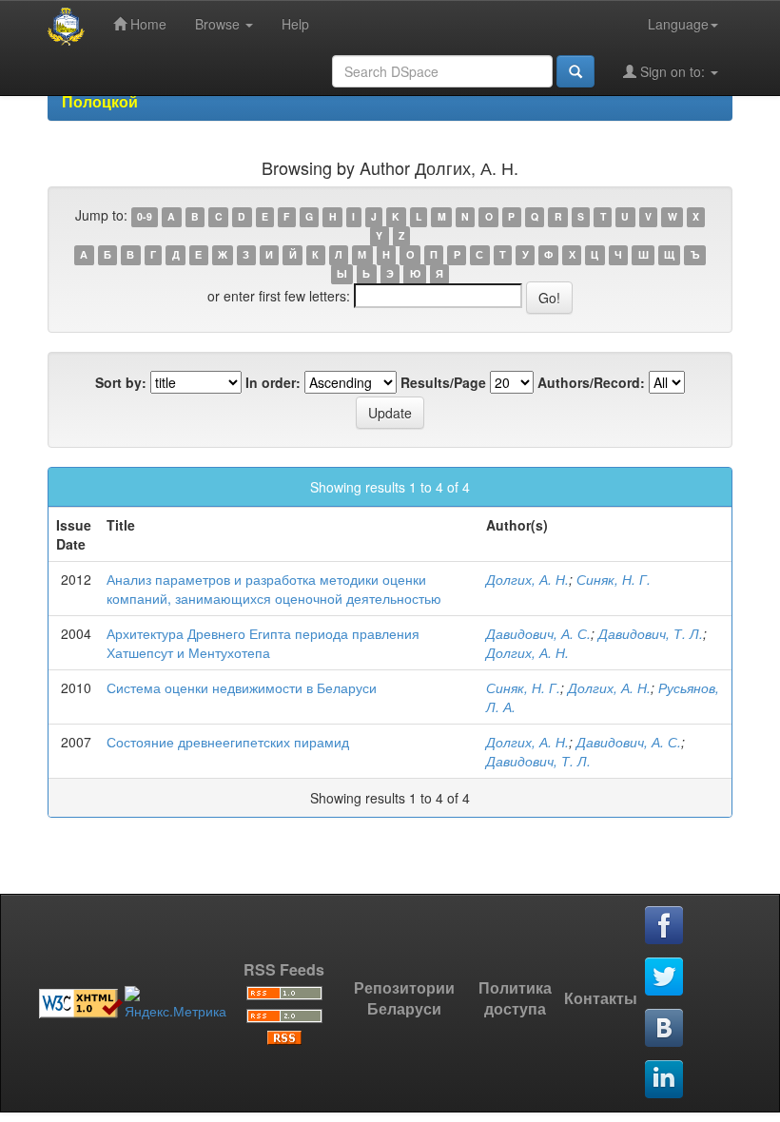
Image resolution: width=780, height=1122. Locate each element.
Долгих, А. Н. (527, 579)
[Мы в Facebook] (665, 926)
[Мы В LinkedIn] (665, 1080)
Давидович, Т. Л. (650, 633)
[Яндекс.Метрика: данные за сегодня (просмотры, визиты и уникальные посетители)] (175, 1003)
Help (295, 23)
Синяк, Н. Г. (613, 579)
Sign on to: (672, 71)
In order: (273, 382)
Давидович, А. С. (538, 633)
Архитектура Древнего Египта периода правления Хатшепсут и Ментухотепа (263, 643)
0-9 (144, 216)
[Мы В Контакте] (665, 1029)
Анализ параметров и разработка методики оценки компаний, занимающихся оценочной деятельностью (274, 589)
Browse (219, 23)
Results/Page (443, 382)
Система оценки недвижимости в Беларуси (242, 687)
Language (678, 23)
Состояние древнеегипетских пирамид (228, 741)
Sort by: (120, 382)
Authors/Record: (591, 382)
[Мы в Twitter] (665, 977)
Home (146, 23)
